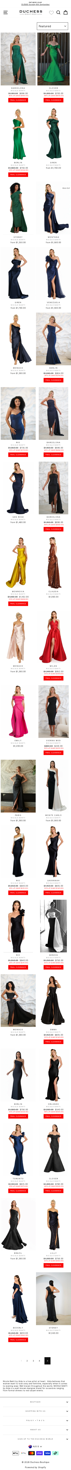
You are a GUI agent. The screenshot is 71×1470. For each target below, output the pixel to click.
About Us (35, 1429)
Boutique (35, 1402)
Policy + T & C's (35, 1420)
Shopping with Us (36, 1411)
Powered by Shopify (35, 1467)
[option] (35, 4)
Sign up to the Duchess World (35, 1439)
